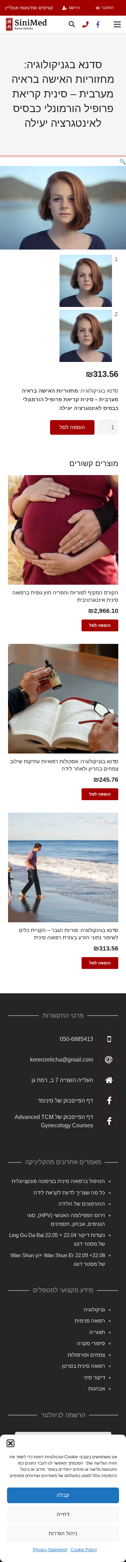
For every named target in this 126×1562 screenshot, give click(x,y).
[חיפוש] (71, 24)
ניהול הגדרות (63, 1533)
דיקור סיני (94, 1377)
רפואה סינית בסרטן (83, 1366)
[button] (10, 1443)
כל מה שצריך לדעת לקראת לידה (69, 1193)
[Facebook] (98, 24)
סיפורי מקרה (91, 1343)
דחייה (63, 1514)
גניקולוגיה (94, 1309)
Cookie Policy (84, 1549)
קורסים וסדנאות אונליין (29, 7)
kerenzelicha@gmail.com (61, 1060)
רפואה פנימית (90, 1321)
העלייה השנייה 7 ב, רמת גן (62, 1080)
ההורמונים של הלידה (81, 1204)
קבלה (63, 1495)
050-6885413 (76, 1039)
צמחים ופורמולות (86, 1355)
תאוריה (97, 1332)
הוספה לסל (72, 427)
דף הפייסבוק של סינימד (65, 1101)
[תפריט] (117, 24)
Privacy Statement (50, 1549)
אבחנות (96, 1388)
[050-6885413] (85, 24)
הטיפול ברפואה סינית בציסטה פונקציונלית (58, 1181)
